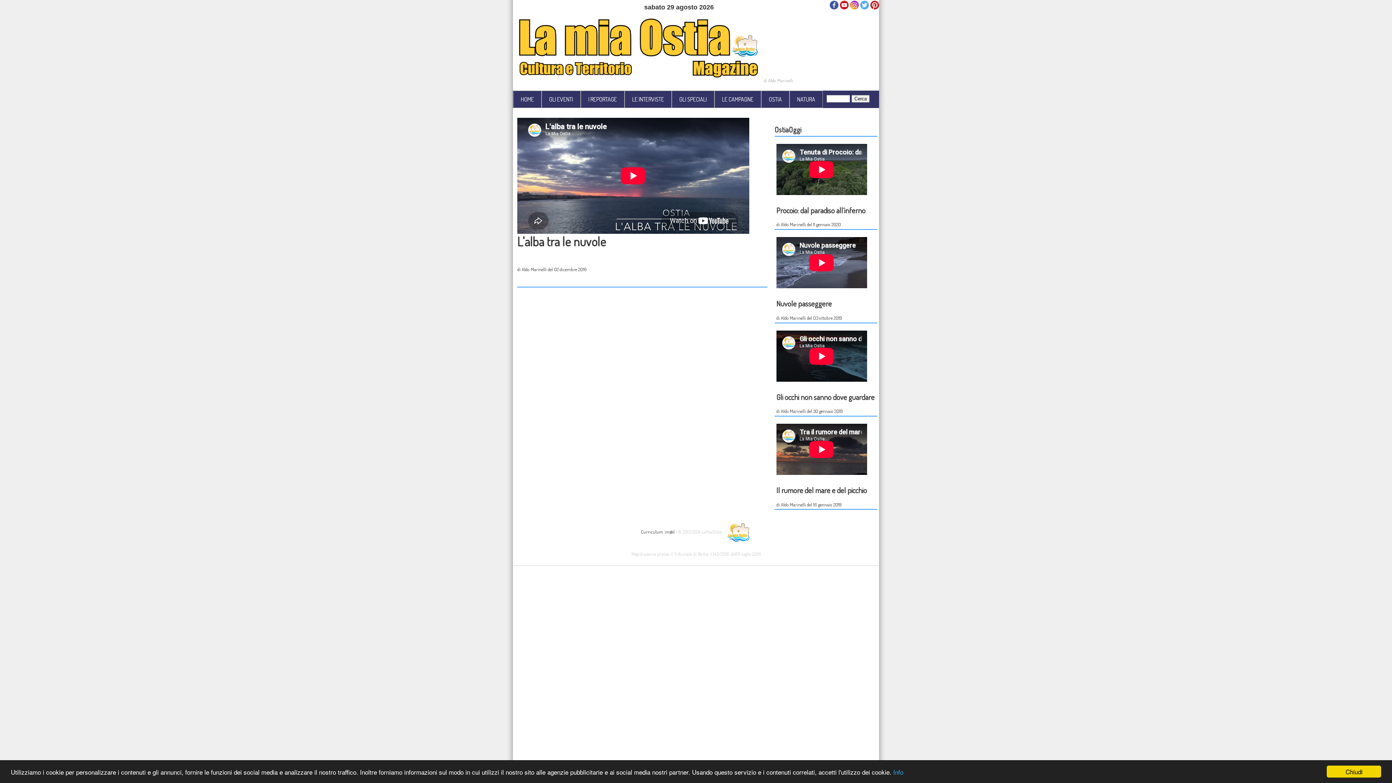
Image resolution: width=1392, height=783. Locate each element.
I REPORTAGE (602, 99)
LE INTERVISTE (648, 99)
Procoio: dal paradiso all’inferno (821, 210)
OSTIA (775, 99)
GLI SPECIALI (693, 99)
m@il (670, 531)
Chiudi (1354, 771)
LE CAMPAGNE (738, 99)
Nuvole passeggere (804, 303)
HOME (527, 99)
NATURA (806, 99)
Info (898, 771)
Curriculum (652, 531)
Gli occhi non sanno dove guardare (825, 397)
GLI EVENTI (561, 99)
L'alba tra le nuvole (561, 241)
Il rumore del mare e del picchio (821, 490)
